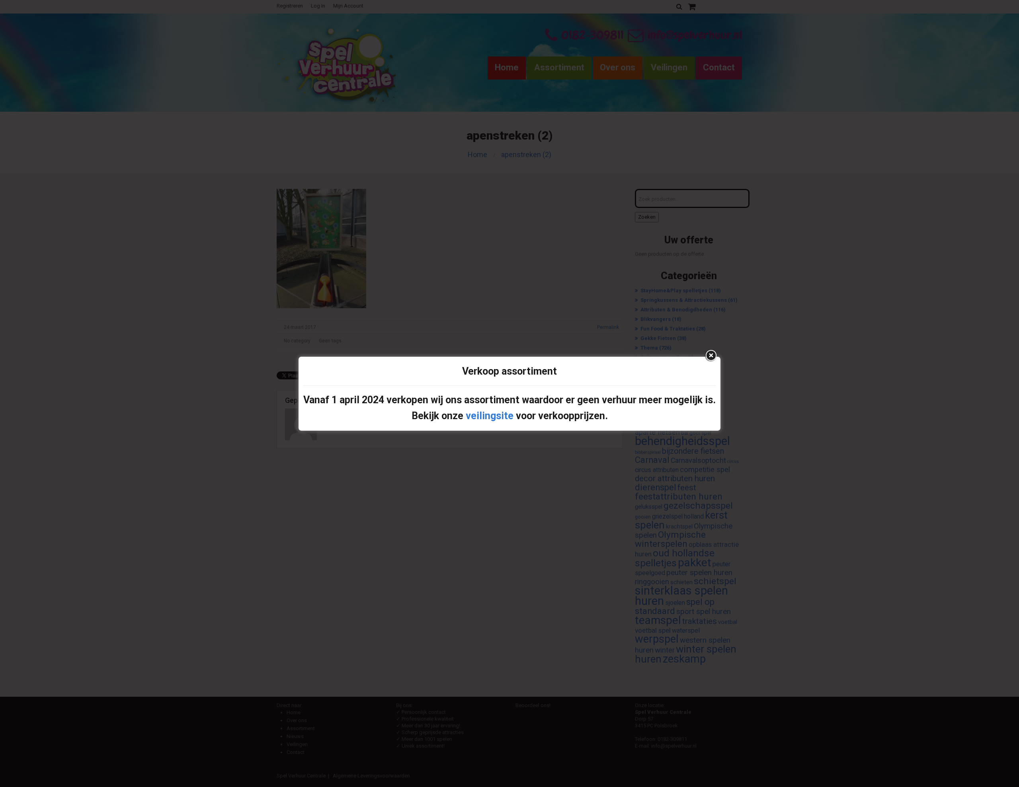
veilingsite (489, 416)
